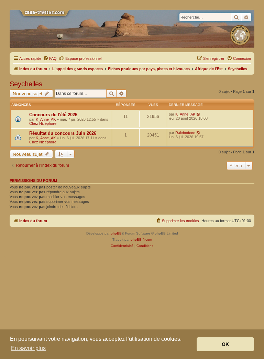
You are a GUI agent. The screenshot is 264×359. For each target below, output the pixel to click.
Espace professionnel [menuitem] (83, 58)
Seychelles (26, 84)
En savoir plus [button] (28, 348)
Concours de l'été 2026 (53, 114)
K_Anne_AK (46, 119)
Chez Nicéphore (42, 123)
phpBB (116, 233)
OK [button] (225, 344)
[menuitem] (50, 58)
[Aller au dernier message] (198, 114)
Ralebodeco (185, 133)
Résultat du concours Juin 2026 (62, 133)
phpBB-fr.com (141, 239)
